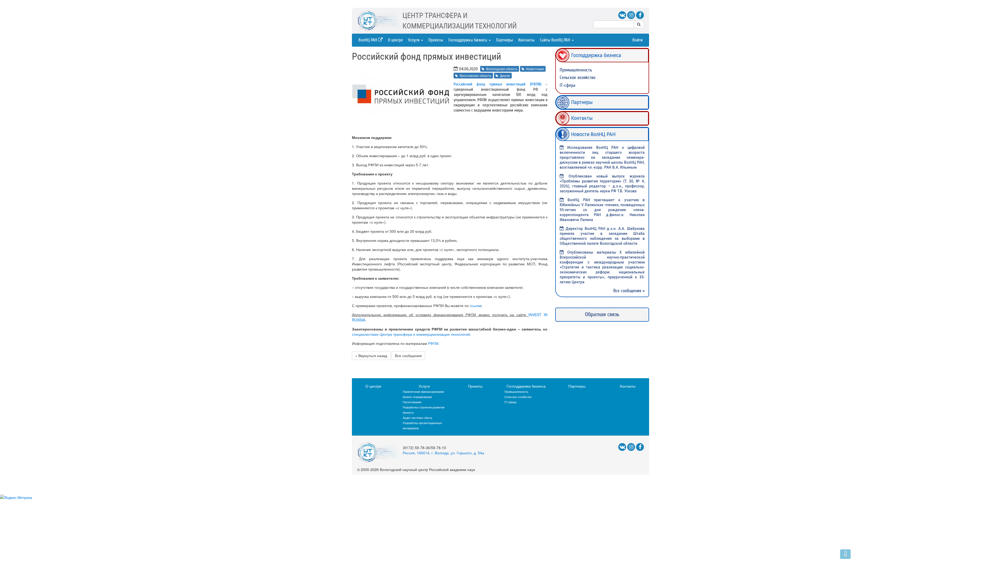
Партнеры (504, 40)
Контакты (526, 40)
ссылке (476, 305)
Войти (637, 40)
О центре (395, 40)
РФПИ (433, 343)
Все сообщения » (629, 290)
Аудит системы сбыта (417, 417)
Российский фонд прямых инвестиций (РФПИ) (497, 84)
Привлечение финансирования (423, 391)
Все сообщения (408, 355)
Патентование (412, 402)
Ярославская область (475, 75)
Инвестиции (535, 68)
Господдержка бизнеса (468, 40)
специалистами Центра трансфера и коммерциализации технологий (411, 334)
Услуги (414, 40)
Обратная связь (602, 314)
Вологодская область (501, 68)
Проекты (435, 40)
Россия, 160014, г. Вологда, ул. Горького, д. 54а (443, 452)
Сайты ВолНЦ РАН (555, 40)
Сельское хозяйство (577, 77)
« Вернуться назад (371, 355)
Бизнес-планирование (417, 397)
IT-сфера (567, 85)
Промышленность (576, 70)
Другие (505, 75)
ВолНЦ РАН (368, 40)
